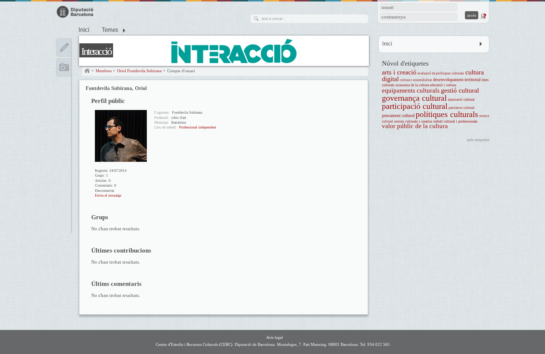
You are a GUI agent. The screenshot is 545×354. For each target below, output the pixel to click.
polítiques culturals (447, 114)
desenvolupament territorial (456, 79)
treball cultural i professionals (455, 121)
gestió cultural (460, 90)
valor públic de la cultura (415, 126)
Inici (84, 30)
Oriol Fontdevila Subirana (139, 71)
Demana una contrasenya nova (483, 16)
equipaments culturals (411, 90)
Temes (110, 30)
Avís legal (274, 337)
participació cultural (414, 106)
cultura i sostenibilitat (416, 80)
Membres (104, 71)
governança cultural (414, 98)
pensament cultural (398, 115)
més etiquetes (478, 139)
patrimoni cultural (462, 108)
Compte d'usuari (181, 71)
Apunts (64, 47)
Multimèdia (64, 67)
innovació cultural (461, 99)
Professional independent (197, 127)
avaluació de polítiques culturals (440, 73)
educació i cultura (443, 85)
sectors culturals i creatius (413, 121)
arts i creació (399, 72)
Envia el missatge (108, 195)
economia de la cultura (412, 85)
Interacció (96, 51)
